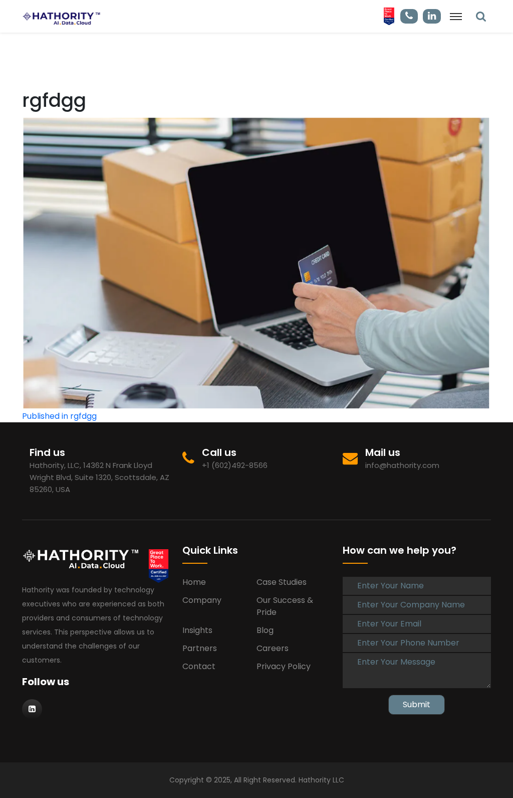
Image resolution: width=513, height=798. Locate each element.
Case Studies (281, 582)
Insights (197, 630)
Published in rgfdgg (59, 416)
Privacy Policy (283, 666)
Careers (272, 648)
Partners (199, 648)
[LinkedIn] (481, 16)
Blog (265, 630)
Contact (198, 666)
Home (194, 582)
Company (201, 600)
